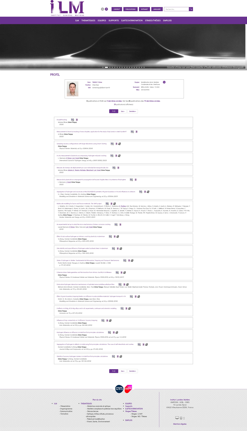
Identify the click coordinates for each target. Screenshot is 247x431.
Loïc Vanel (75, 158)
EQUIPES (102, 20)
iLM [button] (77, 20)
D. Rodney (122, 206)
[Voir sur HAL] (76, 119)
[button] (55, 403)
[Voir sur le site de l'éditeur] (119, 143)
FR (106, 9)
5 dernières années (114, 101)
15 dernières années (152, 101)
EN (102, 9)
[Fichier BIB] (70, 119)
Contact (117, 9)
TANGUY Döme (97, 82)
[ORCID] (164, 82)
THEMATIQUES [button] (88, 20)
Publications (130, 9)
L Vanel (68, 182)
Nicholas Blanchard (86, 170)
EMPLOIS (167, 20)
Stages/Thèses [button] (153, 20)
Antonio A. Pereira (74, 170)
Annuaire (157, 9)
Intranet (144, 9)
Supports (114, 20)
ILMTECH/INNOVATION (132, 20)
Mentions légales (180, 424)
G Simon (69, 158)
